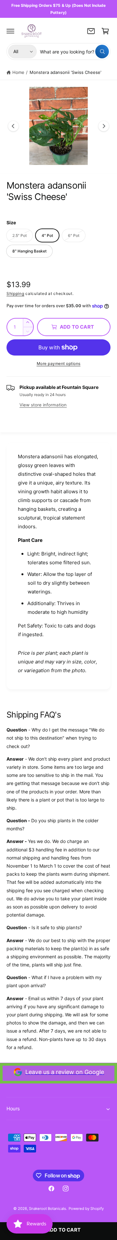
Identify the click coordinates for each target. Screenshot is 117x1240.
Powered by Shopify (86, 1208)
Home (18, 72)
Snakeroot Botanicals (47, 1208)
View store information (43, 404)
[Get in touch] (91, 31)
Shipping (15, 293)
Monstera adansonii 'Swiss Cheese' (66, 72)
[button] (10, 31)
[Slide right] (103, 126)
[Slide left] (13, 126)
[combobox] (74, 51)
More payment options (59, 363)
